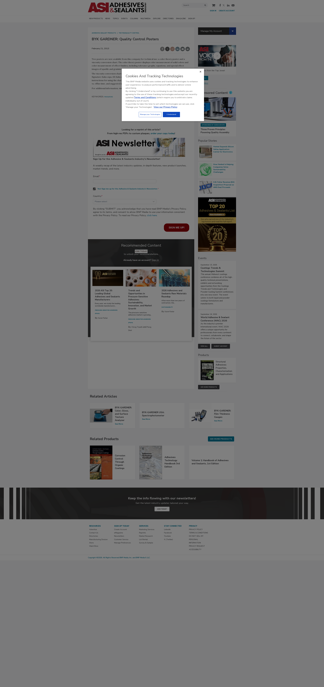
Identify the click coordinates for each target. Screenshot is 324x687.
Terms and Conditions (145, 97)
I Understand (171, 114)
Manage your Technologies (150, 114)
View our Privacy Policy (165, 107)
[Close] (200, 71)
